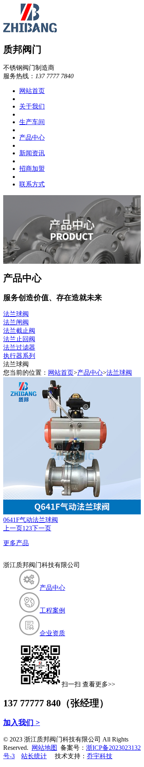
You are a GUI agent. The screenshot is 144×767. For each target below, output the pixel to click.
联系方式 (32, 184)
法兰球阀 (16, 313)
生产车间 (32, 122)
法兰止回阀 (19, 339)
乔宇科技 (99, 756)
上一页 (12, 528)
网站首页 (32, 90)
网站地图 (44, 747)
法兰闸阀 (16, 322)
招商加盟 (32, 168)
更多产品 (16, 543)
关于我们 (32, 106)
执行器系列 (19, 355)
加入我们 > (21, 722)
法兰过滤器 (19, 347)
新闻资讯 (32, 153)
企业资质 (52, 633)
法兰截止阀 (19, 330)
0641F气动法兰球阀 (30, 519)
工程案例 (52, 610)
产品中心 (32, 137)
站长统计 (34, 756)
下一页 (41, 528)
